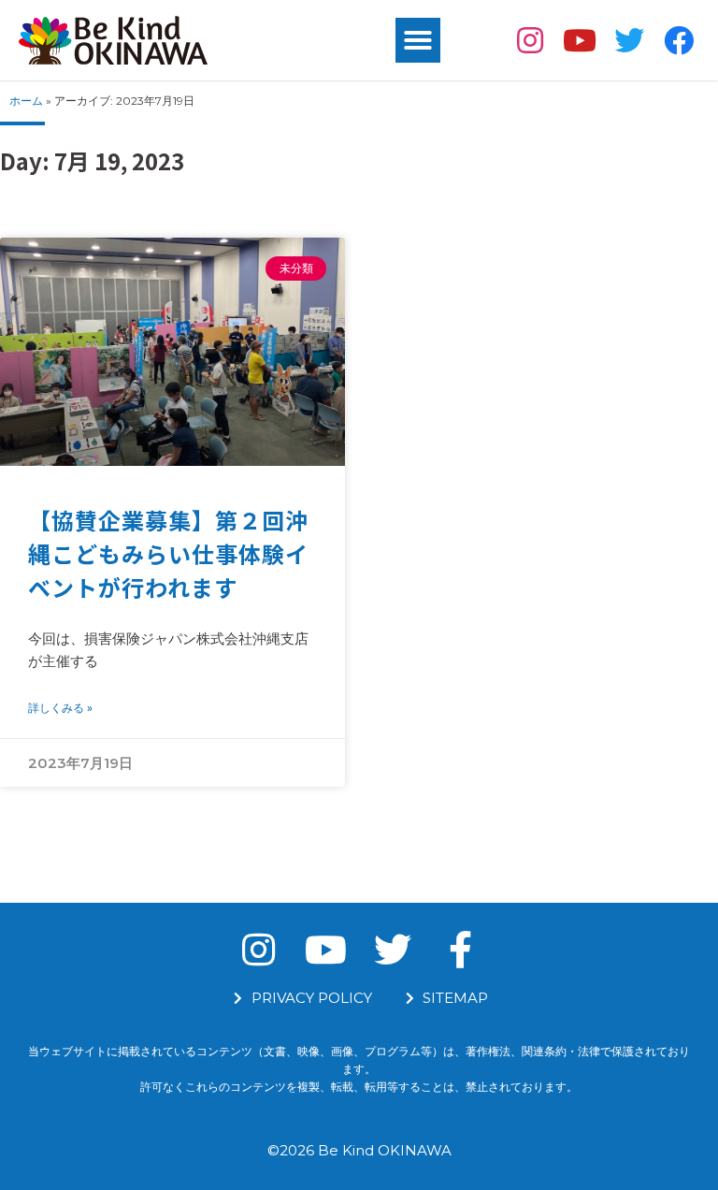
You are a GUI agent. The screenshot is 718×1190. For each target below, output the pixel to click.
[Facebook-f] (460, 949)
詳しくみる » (60, 708)
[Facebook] (678, 41)
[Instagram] (531, 41)
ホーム (26, 101)
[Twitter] (629, 41)
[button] (417, 40)
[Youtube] (580, 41)
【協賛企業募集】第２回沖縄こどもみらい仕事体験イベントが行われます (168, 553)
